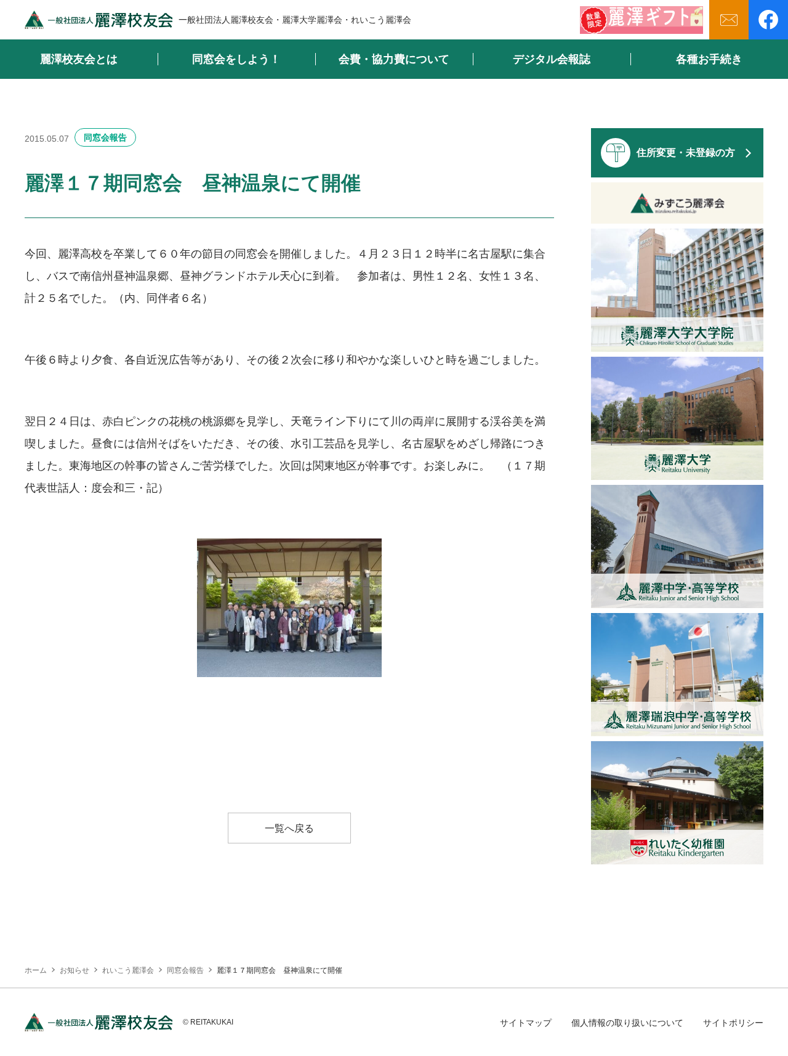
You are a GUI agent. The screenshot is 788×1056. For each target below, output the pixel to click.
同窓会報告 (105, 137)
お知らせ (74, 970)
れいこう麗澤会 (128, 970)
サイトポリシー (733, 1023)
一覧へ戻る (289, 828)
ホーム (36, 970)
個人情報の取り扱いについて (627, 1023)
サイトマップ (526, 1023)
